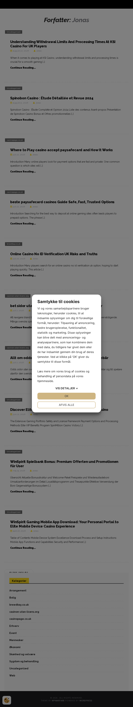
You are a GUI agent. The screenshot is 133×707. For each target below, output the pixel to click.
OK (66, 396)
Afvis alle (66, 405)
